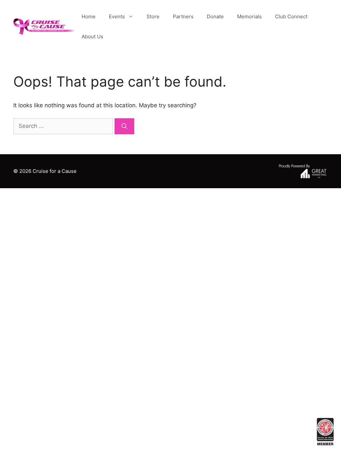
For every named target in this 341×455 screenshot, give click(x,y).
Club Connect (291, 16)
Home (89, 16)
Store (153, 16)
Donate (215, 16)
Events (117, 16)
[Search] (124, 126)
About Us (92, 36)
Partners (183, 16)
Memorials (249, 16)
